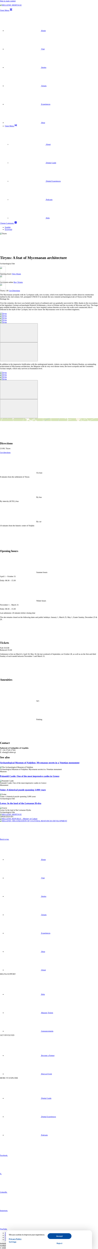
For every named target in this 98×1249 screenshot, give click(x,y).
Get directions (5, 452)
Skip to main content (8, 1)
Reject (59, 1243)
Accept (59, 1236)
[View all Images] (18, 252)
